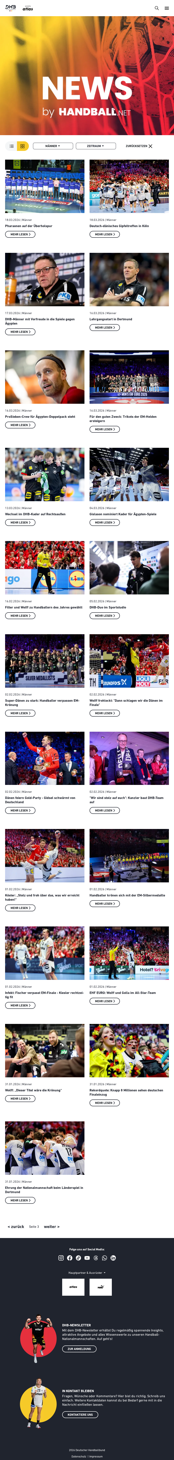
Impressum (96, 1456)
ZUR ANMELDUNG (79, 1349)
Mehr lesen (19, 234)
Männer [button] (51, 146)
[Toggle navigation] (156, 8)
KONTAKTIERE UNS (80, 1415)
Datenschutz (79, 1456)
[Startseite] (10, 8)
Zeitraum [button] (94, 146)
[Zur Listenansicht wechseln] (17, 146)
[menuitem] (53, 146)
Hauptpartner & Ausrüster (86, 1273)
